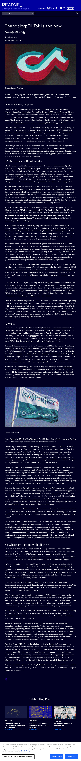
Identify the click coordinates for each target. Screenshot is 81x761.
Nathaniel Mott (12, 37)
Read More (8, 730)
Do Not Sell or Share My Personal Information (18, 756)
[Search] (77, 13)
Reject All (71, 756)
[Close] (77, 745)
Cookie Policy (25, 751)
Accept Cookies (57, 756)
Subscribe (70, 8)
